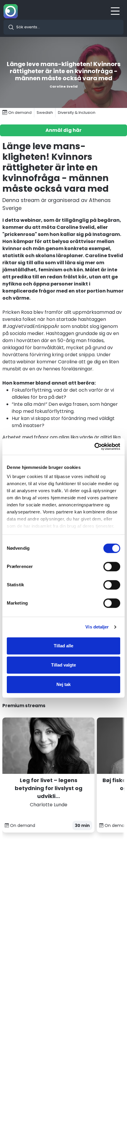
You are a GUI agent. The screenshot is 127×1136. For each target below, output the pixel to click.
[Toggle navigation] (116, 11)
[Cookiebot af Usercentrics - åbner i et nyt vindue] (94, 446)
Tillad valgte (63, 664)
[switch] (111, 566)
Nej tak (63, 684)
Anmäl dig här (63, 130)
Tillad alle (63, 645)
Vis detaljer (97, 626)
